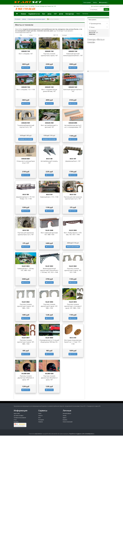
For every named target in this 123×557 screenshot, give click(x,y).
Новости (40, 415)
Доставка (16, 6)
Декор (49, 14)
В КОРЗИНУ (26, 67)
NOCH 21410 (73, 338)
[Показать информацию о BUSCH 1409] (49, 150)
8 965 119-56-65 (25, 9)
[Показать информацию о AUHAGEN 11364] (25, 79)
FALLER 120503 (73, 230)
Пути (43, 14)
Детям (61, 14)
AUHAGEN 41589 (49, 123)
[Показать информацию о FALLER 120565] (49, 294)
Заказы (64, 415)
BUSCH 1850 (26, 194)
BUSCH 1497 (73, 159)
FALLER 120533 (25, 266)
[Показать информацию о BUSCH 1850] (25, 187)
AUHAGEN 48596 (73, 123)
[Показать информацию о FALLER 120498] (49, 222)
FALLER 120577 (25, 338)
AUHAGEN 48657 (25, 159)
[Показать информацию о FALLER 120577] (25, 330)
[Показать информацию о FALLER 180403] (49, 330)
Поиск (106, 9)
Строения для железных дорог (36, 19)
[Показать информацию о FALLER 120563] (25, 294)
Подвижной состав (34, 14)
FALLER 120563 (25, 302)
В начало (17, 19)
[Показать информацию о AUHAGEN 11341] (25, 43)
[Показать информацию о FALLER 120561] (72, 258)
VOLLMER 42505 (26, 373)
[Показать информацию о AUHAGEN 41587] (25, 115)
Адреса (64, 417)
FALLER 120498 (49, 230)
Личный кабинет (67, 413)
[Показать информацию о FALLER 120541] (49, 258)
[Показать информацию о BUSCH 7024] (72, 187)
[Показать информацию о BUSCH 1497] (72, 151)
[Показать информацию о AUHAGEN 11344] (72, 43)
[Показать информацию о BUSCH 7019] (49, 187)
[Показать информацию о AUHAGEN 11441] (72, 79)
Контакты (85, 13)
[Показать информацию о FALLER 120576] (72, 294)
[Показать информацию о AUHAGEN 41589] (49, 115)
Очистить (92, 34)
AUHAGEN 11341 (25, 51)
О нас (15, 419)
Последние (41, 419)
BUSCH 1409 (49, 159)
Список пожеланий (67, 422)
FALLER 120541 (49, 266)
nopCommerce (38, 433)
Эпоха (92, 27)
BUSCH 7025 (26, 230)
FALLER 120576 (73, 302)
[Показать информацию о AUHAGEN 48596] (72, 115)
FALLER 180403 (49, 338)
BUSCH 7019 (49, 194)
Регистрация (87, 2)
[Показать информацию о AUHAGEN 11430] (49, 79)
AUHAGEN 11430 (49, 87)
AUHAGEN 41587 (25, 123)
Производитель (95, 23)
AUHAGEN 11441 (73, 87)
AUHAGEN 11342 (49, 51)
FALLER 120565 (49, 302)
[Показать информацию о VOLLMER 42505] (25, 366)
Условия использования (20, 417)
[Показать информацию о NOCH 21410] (72, 330)
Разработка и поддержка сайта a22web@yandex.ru (81, 433)
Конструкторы (70, 14)
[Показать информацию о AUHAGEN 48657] (25, 151)
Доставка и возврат (18, 415)
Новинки (23, 14)
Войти (95, 2)
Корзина (65, 419)
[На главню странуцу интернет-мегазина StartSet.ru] (29, 2)
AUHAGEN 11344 (73, 51)
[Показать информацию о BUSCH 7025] (25, 222)
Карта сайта (17, 413)
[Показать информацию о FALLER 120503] (72, 222)
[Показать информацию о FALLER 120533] (25, 258)
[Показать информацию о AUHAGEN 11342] (49, 43)
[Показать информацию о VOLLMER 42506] (49, 366)
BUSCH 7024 (73, 194)
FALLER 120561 (73, 266)
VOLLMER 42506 (49, 373)
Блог (39, 417)
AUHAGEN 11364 (25, 87)
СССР (55, 14)
